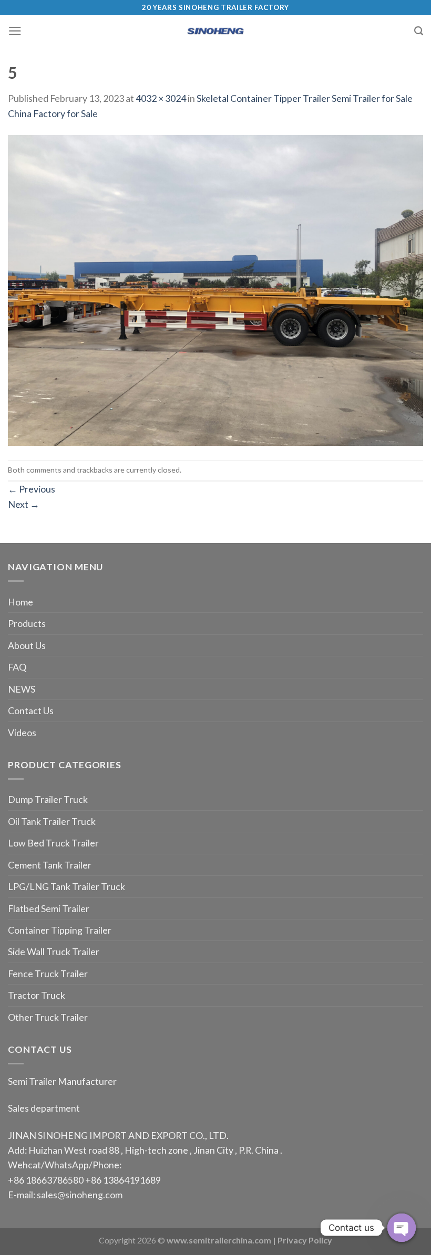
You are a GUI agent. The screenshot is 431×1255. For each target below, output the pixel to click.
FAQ (17, 667)
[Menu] (15, 31)
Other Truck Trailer (48, 1017)
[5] (215, 289)
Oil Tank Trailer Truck (52, 821)
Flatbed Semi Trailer (48, 908)
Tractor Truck (36, 995)
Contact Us (31, 710)
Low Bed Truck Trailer (53, 843)
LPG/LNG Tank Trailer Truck (66, 886)
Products (27, 623)
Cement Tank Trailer (49, 865)
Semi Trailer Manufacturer (62, 1081)
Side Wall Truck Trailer (53, 951)
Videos (22, 732)
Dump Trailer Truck (48, 799)
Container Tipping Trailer (59, 930)
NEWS (21, 689)
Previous (31, 489)
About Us (27, 645)
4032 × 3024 (161, 98)
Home (20, 602)
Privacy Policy (305, 1240)
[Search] (418, 30)
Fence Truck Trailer (48, 973)
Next (23, 504)
